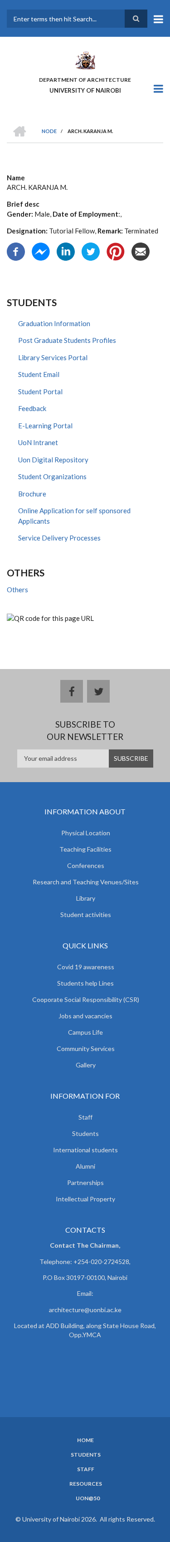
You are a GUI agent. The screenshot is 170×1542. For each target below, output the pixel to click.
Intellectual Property (85, 1199)
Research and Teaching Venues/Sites (86, 882)
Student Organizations (52, 476)
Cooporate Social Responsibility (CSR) (85, 999)
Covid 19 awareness (85, 967)
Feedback (32, 408)
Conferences (85, 865)
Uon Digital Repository (53, 460)
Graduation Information (54, 323)
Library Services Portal (52, 357)
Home (85, 1440)
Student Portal (40, 391)
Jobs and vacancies (85, 1016)
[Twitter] (91, 251)
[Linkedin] (66, 251)
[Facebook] (16, 251)
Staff (85, 1117)
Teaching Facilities (85, 849)
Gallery (86, 1065)
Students (85, 1133)
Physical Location (85, 833)
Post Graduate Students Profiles (67, 340)
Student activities (85, 914)
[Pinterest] (116, 251)
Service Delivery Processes (59, 538)
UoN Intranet (38, 442)
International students (85, 1150)
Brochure (32, 494)
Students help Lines (85, 983)
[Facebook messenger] (41, 251)
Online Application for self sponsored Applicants (74, 515)
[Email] (140, 251)
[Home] (85, 59)
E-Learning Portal (45, 425)
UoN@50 (88, 1498)
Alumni (85, 1166)
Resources (85, 1484)
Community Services (86, 1048)
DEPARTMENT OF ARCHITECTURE (85, 79)
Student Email (38, 374)
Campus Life (85, 1032)
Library (85, 898)
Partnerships (85, 1182)
